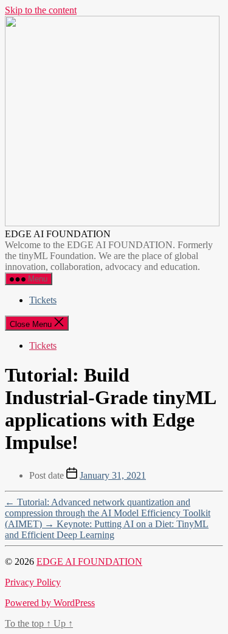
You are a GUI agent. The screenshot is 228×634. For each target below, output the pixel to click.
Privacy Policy (33, 582)
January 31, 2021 (113, 475)
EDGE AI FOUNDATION (89, 561)
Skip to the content (41, 10)
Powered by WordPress (50, 603)
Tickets (43, 300)
